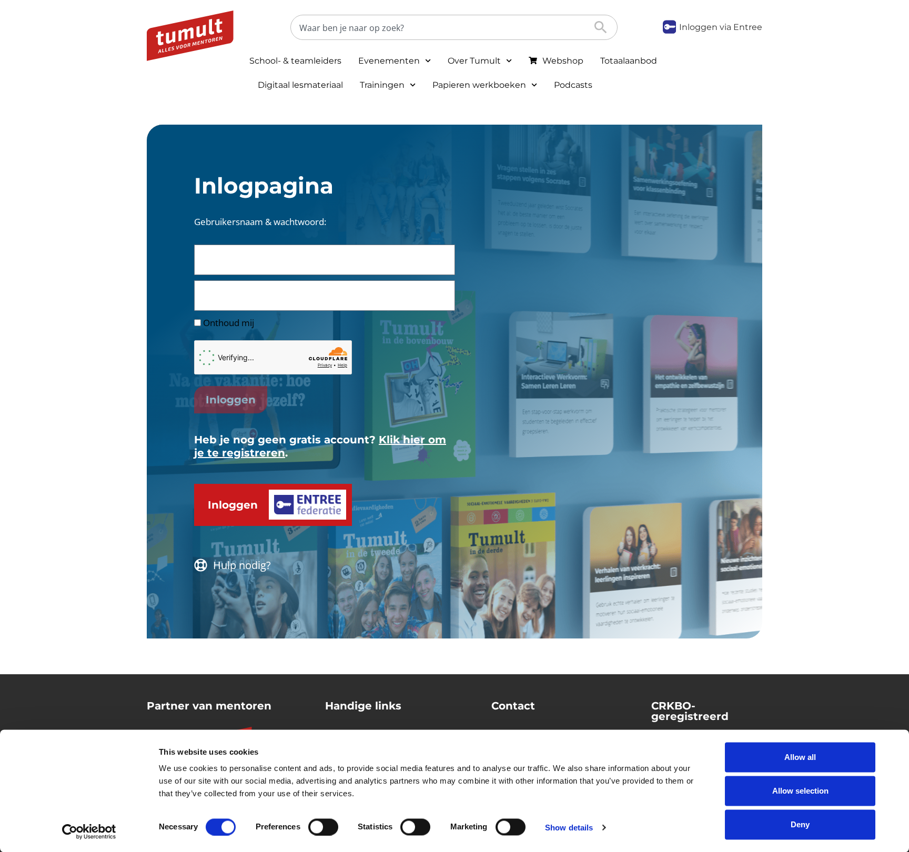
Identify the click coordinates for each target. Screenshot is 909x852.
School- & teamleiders (295, 61)
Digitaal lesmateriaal (300, 85)
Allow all (800, 757)
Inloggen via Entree (720, 27)
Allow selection (800, 790)
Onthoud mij (227, 323)
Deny (800, 824)
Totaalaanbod (628, 61)
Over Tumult (474, 61)
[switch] (323, 826)
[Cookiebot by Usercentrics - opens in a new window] (89, 831)
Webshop (562, 61)
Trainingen (382, 85)
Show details (569, 827)
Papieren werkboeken (479, 85)
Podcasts (573, 85)
